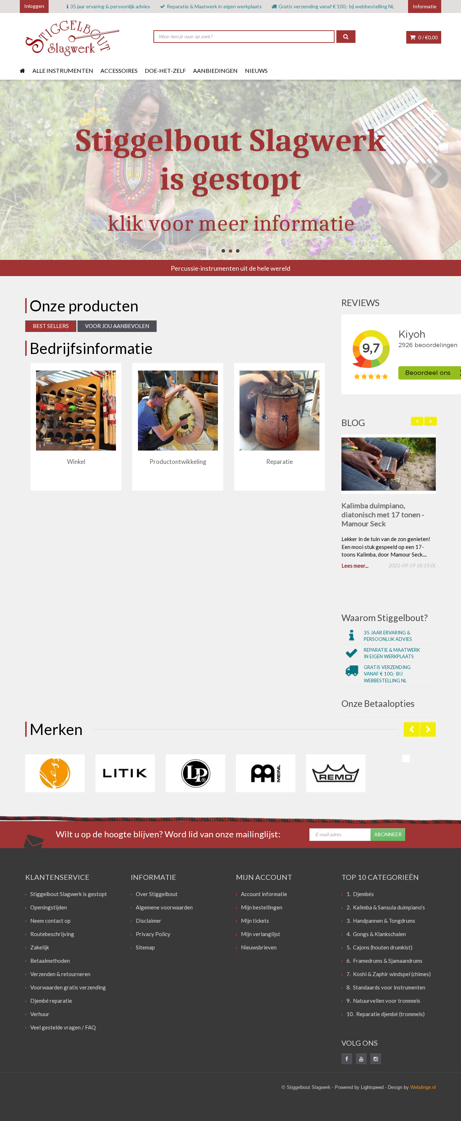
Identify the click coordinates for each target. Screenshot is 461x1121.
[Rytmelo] (406, 760)
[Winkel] (76, 411)
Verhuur (39, 1015)
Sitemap (145, 948)
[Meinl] (265, 775)
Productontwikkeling (177, 461)
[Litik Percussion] (125, 775)
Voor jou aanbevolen (117, 326)
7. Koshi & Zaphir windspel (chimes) (388, 975)
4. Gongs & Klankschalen (376, 935)
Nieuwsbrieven (259, 948)
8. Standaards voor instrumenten (385, 988)
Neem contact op (50, 922)
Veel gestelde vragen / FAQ (63, 1028)
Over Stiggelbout (157, 895)
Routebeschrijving (52, 935)
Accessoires (119, 70)
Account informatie (264, 895)
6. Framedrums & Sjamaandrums (384, 962)
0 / (427, 37)
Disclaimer (148, 922)
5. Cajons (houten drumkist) (379, 948)
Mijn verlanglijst (260, 935)
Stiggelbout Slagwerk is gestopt (68, 895)
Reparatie (279, 461)
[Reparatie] (279, 411)
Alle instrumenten (62, 70)
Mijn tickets (255, 922)
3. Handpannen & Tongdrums (380, 922)
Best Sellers (51, 326)
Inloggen (34, 6)
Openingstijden (48, 908)
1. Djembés (360, 895)
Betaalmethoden (50, 962)
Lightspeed (372, 1088)
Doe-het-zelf (165, 70)
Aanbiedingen (215, 70)
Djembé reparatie (51, 1002)
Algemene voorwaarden (164, 908)
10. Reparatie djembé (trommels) (385, 1015)
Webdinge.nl (423, 1088)
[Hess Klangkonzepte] (55, 775)
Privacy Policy (153, 935)
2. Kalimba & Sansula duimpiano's (385, 908)
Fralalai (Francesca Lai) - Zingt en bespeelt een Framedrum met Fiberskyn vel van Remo (383, 519)
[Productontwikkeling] (178, 411)
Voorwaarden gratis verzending (68, 988)
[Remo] (336, 775)
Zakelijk (39, 948)
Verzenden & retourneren (60, 975)
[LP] (195, 775)
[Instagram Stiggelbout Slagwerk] (375, 1060)
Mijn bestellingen (261, 908)
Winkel (76, 461)
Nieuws (256, 70)
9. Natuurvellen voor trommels (383, 1002)
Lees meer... (354, 567)
